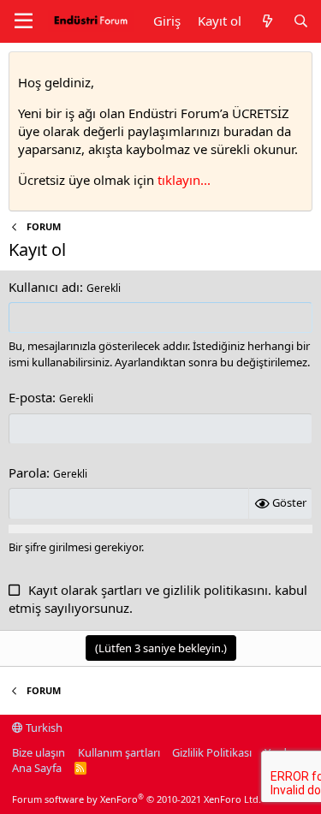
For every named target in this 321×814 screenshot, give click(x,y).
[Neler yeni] (266, 21)
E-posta (30, 397)
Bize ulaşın (38, 752)
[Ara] (301, 21)
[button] (23, 21)
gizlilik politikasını (215, 589)
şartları (121, 589)
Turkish (42, 727)
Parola (27, 472)
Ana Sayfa (37, 767)
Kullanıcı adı (44, 286)
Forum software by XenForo (136, 799)
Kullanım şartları (119, 752)
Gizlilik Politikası (212, 752)
